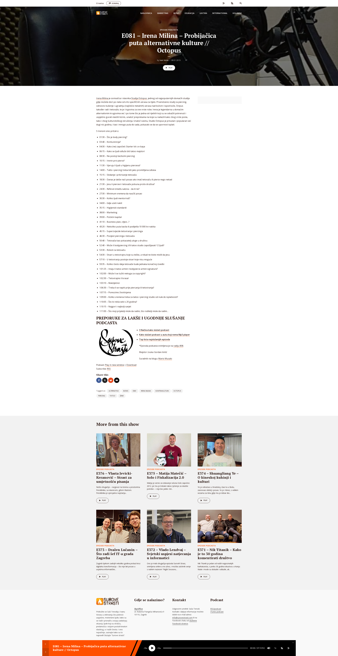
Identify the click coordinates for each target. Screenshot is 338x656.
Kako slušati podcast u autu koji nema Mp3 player (164, 334)
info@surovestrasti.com (182, 617)
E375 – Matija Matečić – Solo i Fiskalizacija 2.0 (166, 475)
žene (122, 396)
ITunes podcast (217, 611)
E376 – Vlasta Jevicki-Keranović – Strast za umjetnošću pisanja (114, 477)
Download (131, 364)
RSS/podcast (215, 609)
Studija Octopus (139, 98)
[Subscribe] (282, 648)
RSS (109, 368)
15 (145, 648)
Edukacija (189, 13)
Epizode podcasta (169, 30)
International (219, 13)
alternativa (114, 391)
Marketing (162, 13)
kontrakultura (162, 391)
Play (170, 68)
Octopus (177, 391)
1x (275, 648)
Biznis (176, 13)
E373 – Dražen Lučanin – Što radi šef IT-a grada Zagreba (117, 553)
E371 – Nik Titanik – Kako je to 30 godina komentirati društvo (219, 553)
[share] (288, 648)
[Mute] (268, 648)
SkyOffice (138, 609)
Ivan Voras (164, 60)
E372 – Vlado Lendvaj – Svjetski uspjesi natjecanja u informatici (169, 553)
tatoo (112, 396)
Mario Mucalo (165, 358)
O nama (100, 3)
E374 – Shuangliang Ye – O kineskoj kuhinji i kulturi (218, 477)
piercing (101, 396)
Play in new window (114, 364)
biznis (125, 391)
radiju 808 (178, 345)
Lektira (203, 13)
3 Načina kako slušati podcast (154, 330)
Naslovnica (146, 13)
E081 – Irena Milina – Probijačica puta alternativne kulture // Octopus (89, 648)
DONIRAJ (115, 3)
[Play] (152, 648)
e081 (134, 391)
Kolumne (237, 13)
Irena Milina (102, 98)
